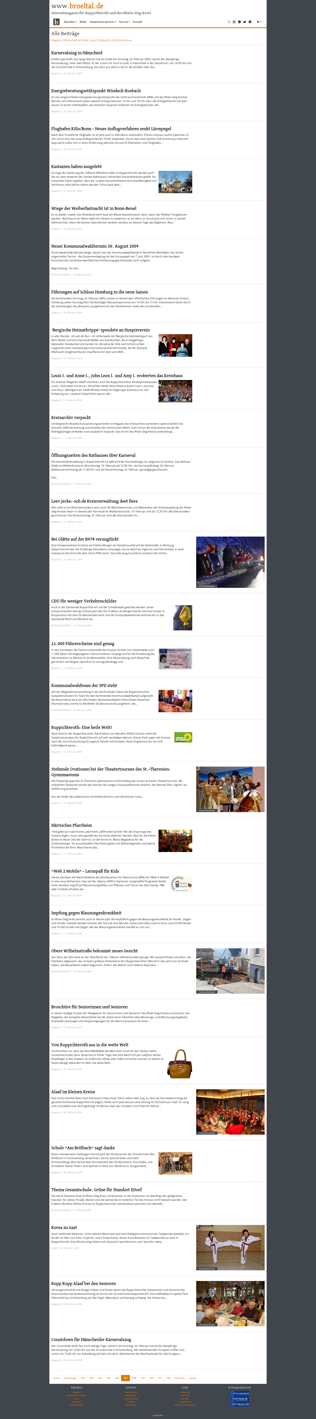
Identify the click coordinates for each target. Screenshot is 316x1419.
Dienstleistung (131, 1398)
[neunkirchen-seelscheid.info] (239, 1393)
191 (160, 1378)
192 (168, 1378)
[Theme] (259, 22)
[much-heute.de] (239, 1398)
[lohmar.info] (239, 1404)
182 (82, 1378)
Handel (130, 1401)
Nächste (180, 1378)
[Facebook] (250, 22)
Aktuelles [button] (69, 22)
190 (151, 1378)
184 (100, 1378)
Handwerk (131, 1395)
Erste (56, 1378)
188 (134, 1378)
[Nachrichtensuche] (229, 22)
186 (117, 1378)
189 (142, 1378)
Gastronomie (130, 1392)
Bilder (83, 22)
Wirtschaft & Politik (76, 40)
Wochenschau (123, 40)
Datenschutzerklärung (185, 1404)
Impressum (185, 1401)
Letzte (192, 1378)
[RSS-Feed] (234, 22)
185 (108, 1378)
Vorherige (70, 1378)
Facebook (185, 1392)
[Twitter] (244, 22)
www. (77, 6)
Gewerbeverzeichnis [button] (102, 22)
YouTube (185, 1395)
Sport (94, 40)
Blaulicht (106, 40)
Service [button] (123, 22)
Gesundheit (131, 1404)
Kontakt (137, 22)
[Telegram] (239, 22)
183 (91, 1378)
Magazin (56, 40)
